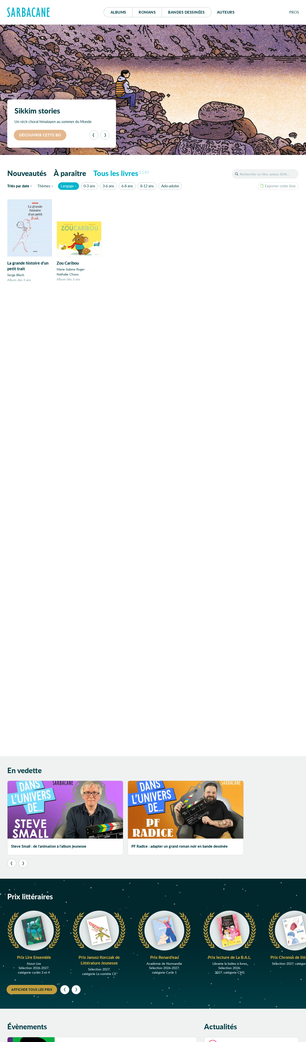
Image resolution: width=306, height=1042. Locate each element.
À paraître (70, 173)
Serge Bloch (15, 275)
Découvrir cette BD (40, 134)
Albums (118, 12)
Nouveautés (26, 173)
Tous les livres (121, 173)
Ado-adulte (170, 185)
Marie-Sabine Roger (71, 269)
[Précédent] (93, 135)
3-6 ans (108, 185)
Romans (147, 12)
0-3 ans (89, 185)
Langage (67, 185)
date (20, 185)
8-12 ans (147, 185)
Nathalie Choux (68, 274)
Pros (294, 12)
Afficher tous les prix (31, 989)
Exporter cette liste (280, 185)
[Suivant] (104, 135)
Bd (186, 12)
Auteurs (226, 12)
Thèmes (43, 185)
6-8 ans (127, 185)
